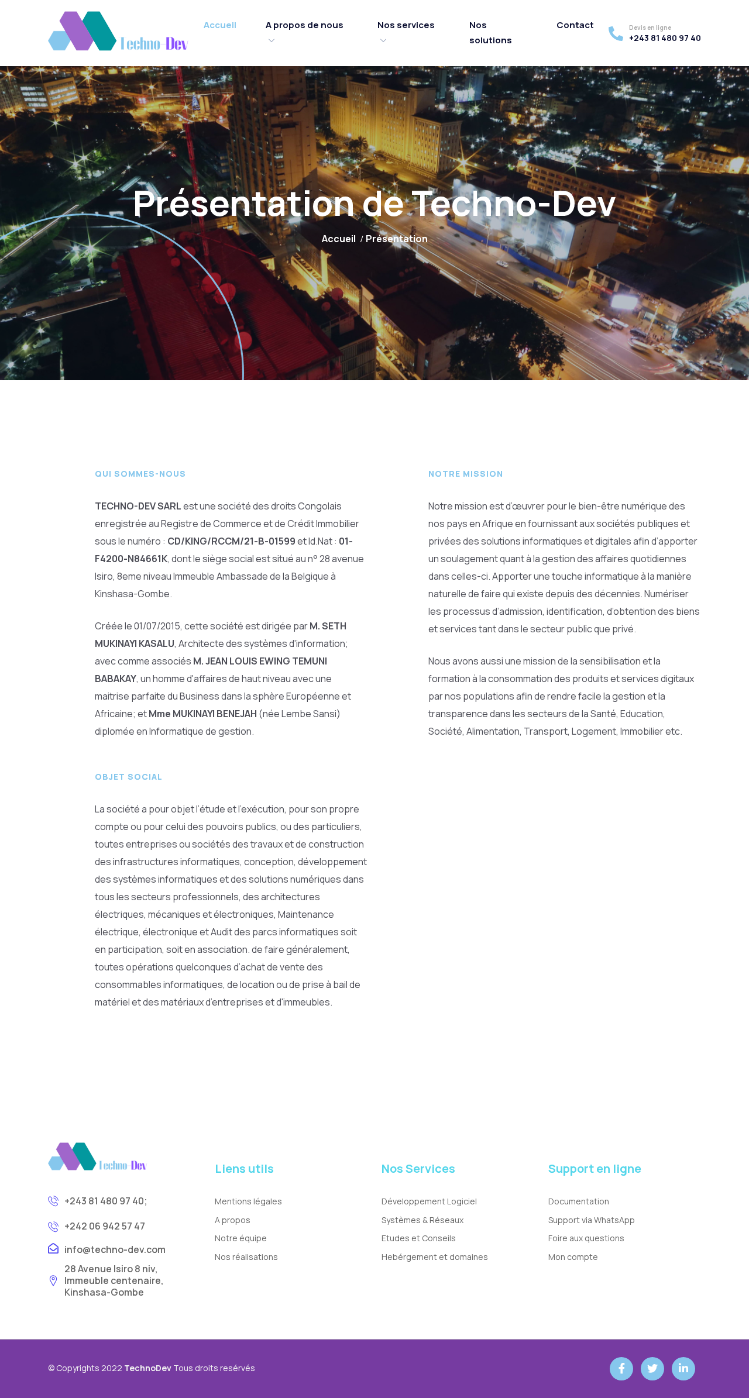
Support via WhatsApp (591, 1219)
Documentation (578, 1201)
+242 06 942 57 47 (104, 1226)
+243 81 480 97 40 (665, 38)
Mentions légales (248, 1201)
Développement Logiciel (429, 1201)
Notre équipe (241, 1238)
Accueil (220, 25)
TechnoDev (147, 1367)
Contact (575, 25)
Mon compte (573, 1256)
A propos (232, 1219)
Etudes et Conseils (419, 1238)
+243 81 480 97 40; (105, 1201)
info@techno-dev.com (115, 1249)
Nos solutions (490, 32)
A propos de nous (304, 25)
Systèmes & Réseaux (422, 1219)
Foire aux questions (586, 1238)
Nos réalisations (246, 1256)
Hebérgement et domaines (435, 1256)
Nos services (406, 25)
